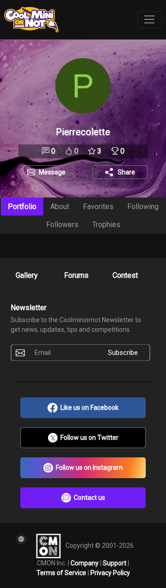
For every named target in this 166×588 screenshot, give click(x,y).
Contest (125, 275)
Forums (76, 275)
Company (85, 563)
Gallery (27, 275)
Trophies (106, 224)
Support (115, 563)
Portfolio (22, 206)
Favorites (98, 206)
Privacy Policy (110, 572)
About (59, 206)
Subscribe (123, 352)
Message (52, 172)
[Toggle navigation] (149, 20)
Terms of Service (62, 572)
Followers (62, 224)
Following (143, 206)
